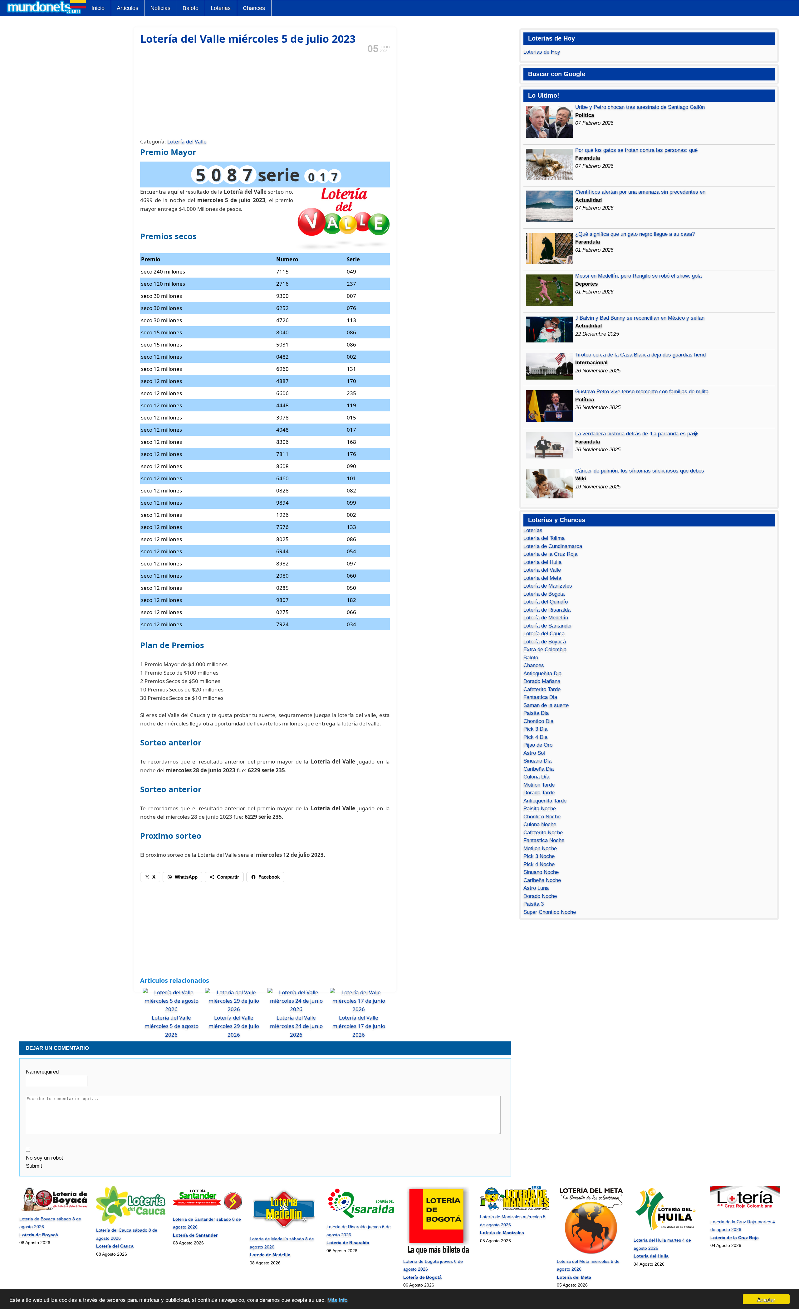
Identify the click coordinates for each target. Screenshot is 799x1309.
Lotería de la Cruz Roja (550, 554)
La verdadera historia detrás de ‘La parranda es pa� (636, 434)
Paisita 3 (533, 904)
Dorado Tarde (539, 793)
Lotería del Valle (187, 141)
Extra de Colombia (544, 649)
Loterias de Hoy (541, 52)
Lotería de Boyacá (544, 642)
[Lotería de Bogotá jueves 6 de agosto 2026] (437, 1253)
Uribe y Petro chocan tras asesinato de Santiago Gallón (640, 107)
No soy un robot (44, 1158)
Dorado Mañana (541, 681)
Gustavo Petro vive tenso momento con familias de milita (641, 392)
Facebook (269, 877)
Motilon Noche (540, 848)
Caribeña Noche (542, 880)
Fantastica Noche (543, 840)
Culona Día (536, 777)
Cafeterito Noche (543, 833)
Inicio (98, 8)
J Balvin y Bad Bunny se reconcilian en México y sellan (639, 318)
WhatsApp (186, 877)
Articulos (127, 8)
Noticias (160, 8)
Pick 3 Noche (539, 856)
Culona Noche (539, 824)
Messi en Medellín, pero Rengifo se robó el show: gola (638, 276)
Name (42, 1072)
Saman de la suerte (546, 705)
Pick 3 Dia (535, 729)
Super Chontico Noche (549, 912)
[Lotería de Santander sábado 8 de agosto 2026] (207, 1211)
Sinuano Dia (537, 761)
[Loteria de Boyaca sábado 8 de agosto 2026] (53, 1210)
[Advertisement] (265, 94)
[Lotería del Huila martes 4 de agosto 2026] (668, 1232)
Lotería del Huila (542, 562)
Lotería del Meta (542, 578)
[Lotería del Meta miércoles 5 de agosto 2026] (591, 1253)
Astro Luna (536, 888)
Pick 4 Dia (535, 737)
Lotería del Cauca (544, 634)
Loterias (221, 8)
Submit (34, 1166)
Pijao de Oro (537, 745)
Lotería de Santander (547, 626)
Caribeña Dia (538, 769)
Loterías (532, 530)
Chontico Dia (538, 721)
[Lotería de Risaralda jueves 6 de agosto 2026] (360, 1218)
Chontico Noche (542, 817)
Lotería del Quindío (545, 602)
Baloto (191, 8)
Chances (254, 8)
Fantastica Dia (540, 697)
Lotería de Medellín (545, 618)
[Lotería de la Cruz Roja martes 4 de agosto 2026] (744, 1213)
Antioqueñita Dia (542, 673)
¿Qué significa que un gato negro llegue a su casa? (635, 234)
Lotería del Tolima (544, 538)
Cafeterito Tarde (542, 689)
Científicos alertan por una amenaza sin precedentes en (640, 192)
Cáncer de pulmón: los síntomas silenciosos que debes (639, 471)
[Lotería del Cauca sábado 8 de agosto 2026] (130, 1222)
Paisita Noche (539, 809)
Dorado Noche (540, 896)
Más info (337, 1299)
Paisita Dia (536, 713)
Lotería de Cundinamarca (552, 546)
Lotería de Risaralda (547, 610)
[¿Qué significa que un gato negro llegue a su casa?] (549, 262)
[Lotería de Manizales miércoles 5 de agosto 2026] (514, 1208)
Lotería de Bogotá (544, 594)
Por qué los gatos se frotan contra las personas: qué (636, 150)
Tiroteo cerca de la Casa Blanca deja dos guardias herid (640, 355)
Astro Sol (534, 753)
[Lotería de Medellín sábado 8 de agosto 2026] (284, 1231)
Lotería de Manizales (547, 586)
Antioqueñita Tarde (544, 801)
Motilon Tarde (539, 785)
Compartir (228, 877)
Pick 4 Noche (539, 864)
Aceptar (766, 1299)
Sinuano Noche (541, 872)
